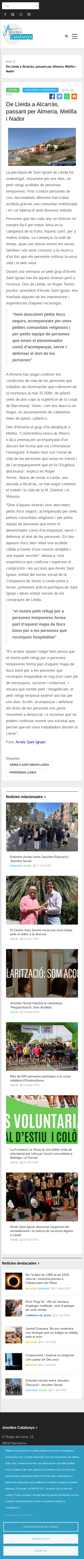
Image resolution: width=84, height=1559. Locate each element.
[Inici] (17, 33)
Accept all (40, 1551)
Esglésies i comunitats (40, 90)
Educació (16, 865)
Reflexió (31, 1288)
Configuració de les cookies (41, 1527)
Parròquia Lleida (23, 772)
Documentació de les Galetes (19, 1515)
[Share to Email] (74, 96)
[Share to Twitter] (59, 96)
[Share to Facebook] (52, 96)
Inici (9, 61)
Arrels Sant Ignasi (30, 742)
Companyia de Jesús (38, 1315)
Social (12, 90)
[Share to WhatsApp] (67, 96)
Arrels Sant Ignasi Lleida (29, 764)
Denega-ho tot (41, 1539)
